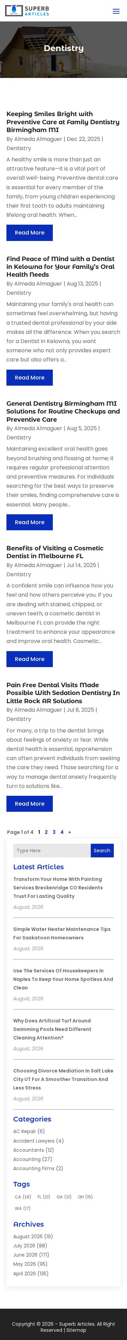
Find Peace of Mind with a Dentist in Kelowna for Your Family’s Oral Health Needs (60, 267)
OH (85, 1197)
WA (22, 1208)
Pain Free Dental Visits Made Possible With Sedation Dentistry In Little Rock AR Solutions (63, 693)
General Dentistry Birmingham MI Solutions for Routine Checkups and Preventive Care (63, 411)
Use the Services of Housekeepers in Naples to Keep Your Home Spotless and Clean (63, 979)
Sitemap (76, 1330)
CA (23, 1197)
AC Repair (24, 1131)
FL (44, 1197)
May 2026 (24, 1264)
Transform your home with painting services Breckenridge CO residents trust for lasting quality (58, 888)
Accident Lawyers (34, 1140)
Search (102, 850)
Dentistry (18, 148)
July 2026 (24, 1245)
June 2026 (25, 1255)
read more (29, 233)
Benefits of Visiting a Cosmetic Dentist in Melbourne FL (55, 552)
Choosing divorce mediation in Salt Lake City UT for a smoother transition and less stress (63, 1079)
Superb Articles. (77, 1324)
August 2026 (28, 1236)
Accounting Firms (34, 1168)
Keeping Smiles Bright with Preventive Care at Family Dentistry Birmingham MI (63, 122)
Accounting (27, 1159)
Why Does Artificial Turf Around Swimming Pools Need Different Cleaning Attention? (52, 1029)
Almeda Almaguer (38, 139)
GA (64, 1197)
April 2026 (24, 1273)
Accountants (28, 1150)
